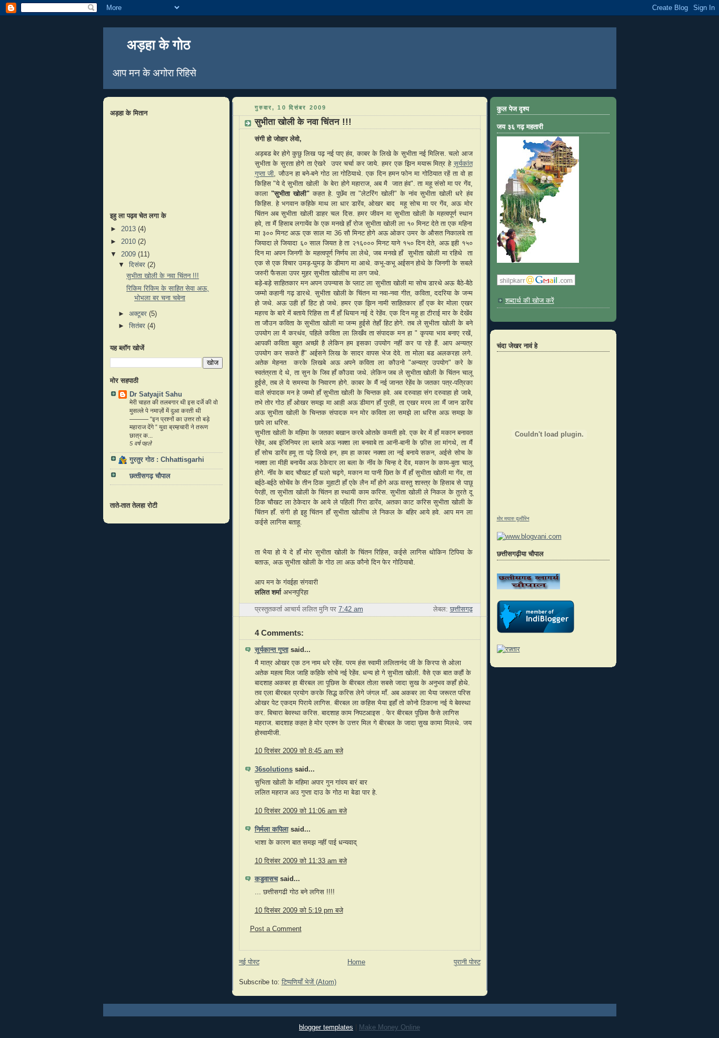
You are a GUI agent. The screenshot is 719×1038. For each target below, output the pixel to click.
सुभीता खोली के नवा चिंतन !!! (162, 276)
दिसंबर (138, 265)
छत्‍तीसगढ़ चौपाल (150, 476)
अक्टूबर (139, 314)
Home (356, 962)
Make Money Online (389, 1027)
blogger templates (326, 1027)
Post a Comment (276, 929)
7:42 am (350, 609)
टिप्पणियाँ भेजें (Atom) (309, 982)
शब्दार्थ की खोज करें (529, 300)
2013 (129, 229)
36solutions (274, 769)
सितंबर (138, 326)
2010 (129, 241)
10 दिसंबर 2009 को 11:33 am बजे (301, 861)
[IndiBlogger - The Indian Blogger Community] (535, 631)
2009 (129, 254)
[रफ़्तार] (508, 649)
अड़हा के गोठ (159, 45)
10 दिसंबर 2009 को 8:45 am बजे (299, 751)
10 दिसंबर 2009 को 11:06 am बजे (301, 811)
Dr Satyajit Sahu (155, 394)
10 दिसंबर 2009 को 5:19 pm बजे (299, 910)
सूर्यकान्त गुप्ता (271, 650)
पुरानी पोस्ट (467, 962)
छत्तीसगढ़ (461, 609)
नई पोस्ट (249, 962)
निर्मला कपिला (271, 829)
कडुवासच (266, 879)
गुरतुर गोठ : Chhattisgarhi (166, 459)
